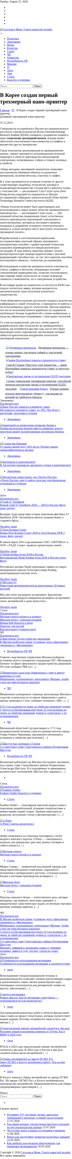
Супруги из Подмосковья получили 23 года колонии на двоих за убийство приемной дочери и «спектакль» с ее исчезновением (33, 713)
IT (8, 67)
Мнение (12, 63)
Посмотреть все (9, 403)
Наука (10, 44)
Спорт (11, 51)
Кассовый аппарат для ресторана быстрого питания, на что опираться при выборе (38, 1126)
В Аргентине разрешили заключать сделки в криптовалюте (35, 465)
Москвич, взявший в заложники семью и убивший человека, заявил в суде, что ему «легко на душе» (30, 949)
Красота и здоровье (18, 79)
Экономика (13, 41)
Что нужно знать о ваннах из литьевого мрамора (36, 1130)
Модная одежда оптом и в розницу (21, 616)
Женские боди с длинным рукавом (20, 619)
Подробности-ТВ (17, 60)
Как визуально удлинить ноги (18, 629)
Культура (12, 48)
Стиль (10, 76)
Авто (10, 70)
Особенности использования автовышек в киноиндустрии (35, 963)
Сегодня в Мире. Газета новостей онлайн (45, 1152)
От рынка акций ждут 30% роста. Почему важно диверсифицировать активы (29, 448)
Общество (13, 57)
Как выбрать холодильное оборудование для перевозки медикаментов (33, 1145)
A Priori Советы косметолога (17, 823)
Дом (9, 73)
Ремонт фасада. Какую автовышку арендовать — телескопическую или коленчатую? (29, 999)
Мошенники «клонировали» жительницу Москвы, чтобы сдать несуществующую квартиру (34, 681)
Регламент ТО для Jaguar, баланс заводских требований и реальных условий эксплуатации (35, 1116)
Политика (13, 38)
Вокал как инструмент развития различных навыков (38, 1136)
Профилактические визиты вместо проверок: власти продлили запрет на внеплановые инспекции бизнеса (32, 430)
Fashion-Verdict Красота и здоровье (20, 793)
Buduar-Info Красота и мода (16, 622)
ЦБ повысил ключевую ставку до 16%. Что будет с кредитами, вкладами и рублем (30, 412)
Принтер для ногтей (12, 626)
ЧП (9, 54)
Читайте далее (8, 526)
